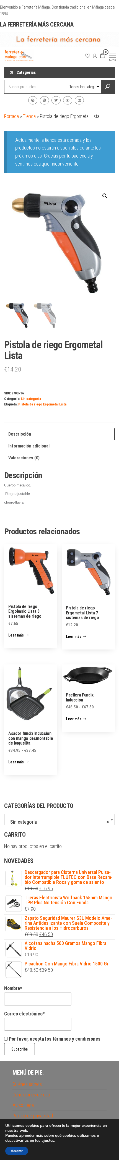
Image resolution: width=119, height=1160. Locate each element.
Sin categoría (31, 399)
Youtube (67, 100)
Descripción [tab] (19, 434)
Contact (79, 100)
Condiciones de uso (31, 1095)
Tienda (29, 116)
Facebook (32, 100)
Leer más (16, 635)
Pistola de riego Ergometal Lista (42, 404)
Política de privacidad (32, 1116)
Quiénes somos (27, 1084)
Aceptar (17, 1151)
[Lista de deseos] (87, 55)
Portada (11, 116)
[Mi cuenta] (95, 55)
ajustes (48, 1140)
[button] (105, 196)
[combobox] (59, 819)
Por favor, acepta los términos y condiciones (54, 1039)
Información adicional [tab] (29, 446)
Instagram (44, 100)
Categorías (26, 72)
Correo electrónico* (24, 1014)
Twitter (56, 100)
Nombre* (13, 988)
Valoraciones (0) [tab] (24, 457)
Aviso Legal (23, 1105)
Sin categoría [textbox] (58, 822)
